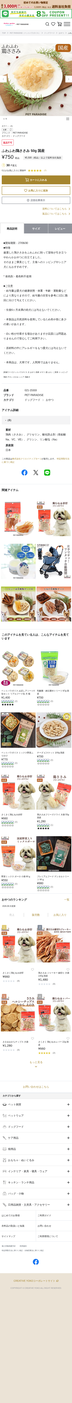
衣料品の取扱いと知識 (13, 1226)
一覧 (66, 899)
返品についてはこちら (54, 213)
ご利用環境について (48, 1236)
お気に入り (60, 914)
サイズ (36, 228)
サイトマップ (8, 1236)
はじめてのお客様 (11, 1215)
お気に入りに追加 (38, 190)
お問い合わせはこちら (36, 1086)
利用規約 (23, 1246)
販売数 (36, 914)
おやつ (61, 33)
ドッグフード (49, 33)
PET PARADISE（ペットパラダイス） (25, 33)
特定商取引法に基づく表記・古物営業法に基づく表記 (23, 1250)
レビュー (60, 228)
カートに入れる (38, 179)
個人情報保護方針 (9, 1246)
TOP (4, 33)
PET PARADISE (20, 133)
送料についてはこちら (54, 208)
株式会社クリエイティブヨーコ (27, 459)
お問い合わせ (44, 1226)
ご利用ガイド (44, 1215)
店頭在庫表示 (37, 200)
